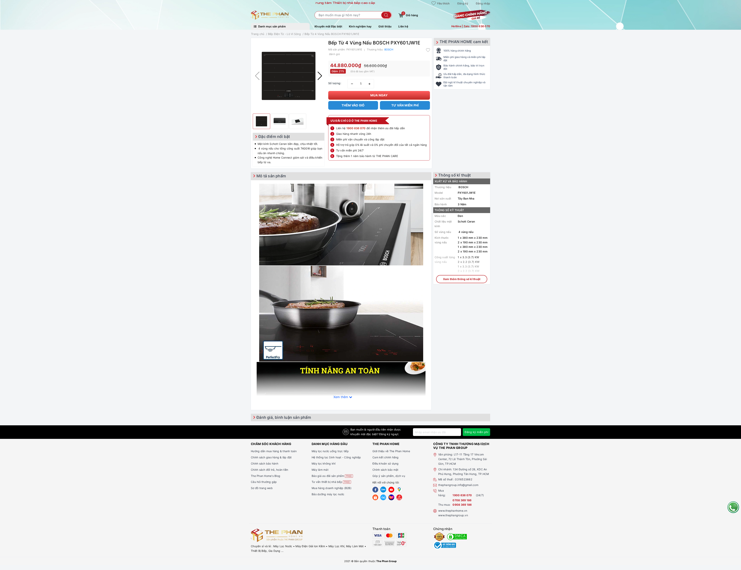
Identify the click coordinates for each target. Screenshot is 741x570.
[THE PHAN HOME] (270, 14)
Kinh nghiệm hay (360, 26)
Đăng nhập (483, 3)
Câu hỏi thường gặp (264, 481)
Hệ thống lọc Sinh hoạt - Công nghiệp (336, 457)
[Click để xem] (288, 76)
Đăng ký (462, 3)
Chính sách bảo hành (264, 463)
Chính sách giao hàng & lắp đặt (271, 457)
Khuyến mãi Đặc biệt (328, 26)
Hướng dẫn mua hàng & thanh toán (274, 451)
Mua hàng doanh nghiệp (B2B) (331, 488)
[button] (319, 76)
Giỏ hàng (410, 14)
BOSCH (388, 49)
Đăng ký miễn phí (476, 432)
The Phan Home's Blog (265, 475)
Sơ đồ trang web (262, 488)
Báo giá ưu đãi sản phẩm (332, 475)
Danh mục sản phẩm (271, 26)
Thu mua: (444, 504)
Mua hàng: (442, 493)
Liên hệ (403, 26)
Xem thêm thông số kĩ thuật (461, 279)
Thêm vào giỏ (353, 105)
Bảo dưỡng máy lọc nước (328, 494)
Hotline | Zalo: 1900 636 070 (470, 26)
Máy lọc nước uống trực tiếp (330, 451)
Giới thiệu (385, 26)
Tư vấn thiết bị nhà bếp (331, 481)
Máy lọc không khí (323, 463)
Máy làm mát (320, 469)
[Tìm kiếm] (386, 15)
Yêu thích (443, 3)
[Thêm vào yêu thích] (428, 50)
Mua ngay (379, 95)
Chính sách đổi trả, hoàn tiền (269, 469)
